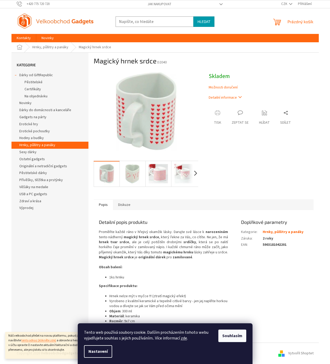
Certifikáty (33, 89)
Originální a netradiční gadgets (43, 166)
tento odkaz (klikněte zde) (38, 340)
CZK (284, 4)
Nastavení (98, 351)
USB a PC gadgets (33, 194)
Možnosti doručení (223, 87)
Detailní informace (223, 97)
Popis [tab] (103, 204)
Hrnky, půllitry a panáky (37, 145)
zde (184, 338)
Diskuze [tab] (124, 204)
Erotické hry (28, 124)
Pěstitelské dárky (33, 173)
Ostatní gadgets (32, 159)
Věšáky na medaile (33, 187)
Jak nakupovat (159, 4)
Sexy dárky (28, 152)
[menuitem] (23, 38)
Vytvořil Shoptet (301, 353)
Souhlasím (232, 336)
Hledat (203, 21)
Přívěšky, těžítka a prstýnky (41, 180)
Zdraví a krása (30, 201)
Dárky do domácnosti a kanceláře (45, 110)
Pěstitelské (34, 82)
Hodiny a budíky (31, 138)
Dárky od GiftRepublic (36, 75)
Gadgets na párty (32, 117)
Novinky (25, 103)
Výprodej (26, 208)
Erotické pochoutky (34, 131)
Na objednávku (36, 96)
